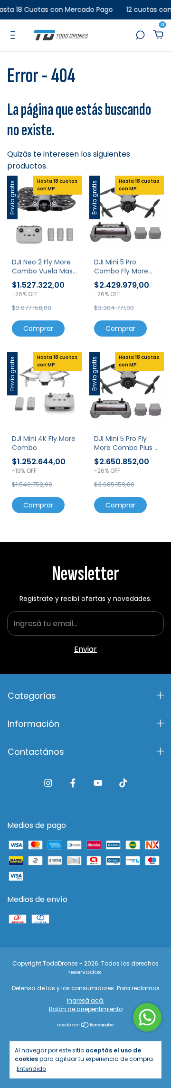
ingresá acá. (85, 1000)
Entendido (31, 1068)
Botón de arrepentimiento (86, 1009)
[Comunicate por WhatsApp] (147, 1017)
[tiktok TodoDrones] (123, 783)
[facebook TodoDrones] (72, 783)
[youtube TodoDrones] (98, 783)
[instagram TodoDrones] (48, 783)
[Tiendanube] (85, 1025)
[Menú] (14, 35)
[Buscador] (140, 35)
